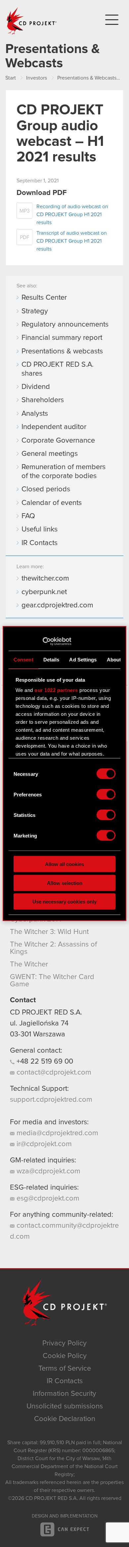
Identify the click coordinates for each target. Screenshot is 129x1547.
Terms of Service (64, 1368)
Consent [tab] (23, 659)
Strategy (35, 311)
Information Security (64, 1393)
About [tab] (114, 659)
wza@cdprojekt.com (47, 1171)
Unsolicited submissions (64, 1406)
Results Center (44, 297)
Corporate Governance (58, 440)
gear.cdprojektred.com (57, 605)
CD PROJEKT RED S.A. (46, 1012)
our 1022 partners (56, 690)
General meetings (50, 454)
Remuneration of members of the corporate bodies (64, 471)
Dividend (36, 387)
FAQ (28, 516)
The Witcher (29, 964)
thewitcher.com (45, 578)
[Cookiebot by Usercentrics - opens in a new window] (42, 641)
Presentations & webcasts (62, 351)
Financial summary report (62, 337)
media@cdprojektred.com (56, 1133)
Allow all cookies (64, 864)
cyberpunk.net (44, 592)
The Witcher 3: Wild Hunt (49, 932)
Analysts (35, 413)
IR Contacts (40, 543)
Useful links (40, 529)
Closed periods (46, 489)
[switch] (106, 794)
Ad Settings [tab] (83, 659)
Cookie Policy (65, 1356)
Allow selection (64, 883)
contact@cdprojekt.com (53, 1072)
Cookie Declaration (64, 1419)
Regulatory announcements (65, 324)
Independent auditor (54, 427)
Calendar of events (52, 503)
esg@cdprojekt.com (47, 1198)
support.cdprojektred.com (51, 1099)
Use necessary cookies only (64, 901)
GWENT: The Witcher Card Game (52, 980)
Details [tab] (51, 659)
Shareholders (43, 400)
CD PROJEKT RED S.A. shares (58, 369)
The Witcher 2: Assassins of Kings (53, 948)
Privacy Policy (64, 1343)
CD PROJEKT (32, 21)
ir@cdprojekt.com (43, 1144)
